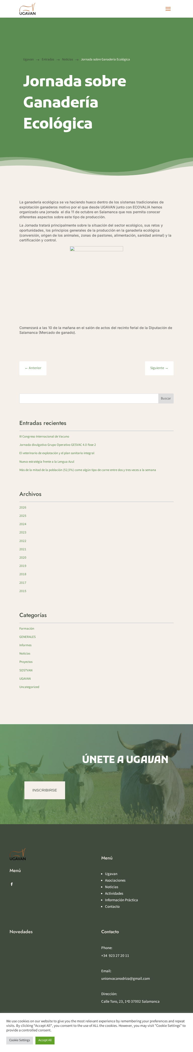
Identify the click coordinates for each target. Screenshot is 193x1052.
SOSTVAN (25, 670)
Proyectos (25, 662)
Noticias (24, 653)
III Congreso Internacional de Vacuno (44, 436)
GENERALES (27, 637)
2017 (22, 583)
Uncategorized (29, 687)
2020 (22, 558)
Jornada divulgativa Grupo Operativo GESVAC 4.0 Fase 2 (57, 445)
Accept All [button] (45, 1040)
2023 (22, 532)
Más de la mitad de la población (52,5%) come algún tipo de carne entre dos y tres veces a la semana (87, 470)
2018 (22, 574)
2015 (22, 591)
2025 (22, 516)
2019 (22, 566)
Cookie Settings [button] (19, 1040)
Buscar (166, 398)
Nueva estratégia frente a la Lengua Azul (46, 462)
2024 (22, 524)
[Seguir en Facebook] (11, 884)
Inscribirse (44, 790)
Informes (25, 645)
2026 (22, 507)
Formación (26, 629)
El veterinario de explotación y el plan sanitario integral (56, 453)
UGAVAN (25, 679)
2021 (22, 549)
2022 (22, 541)
